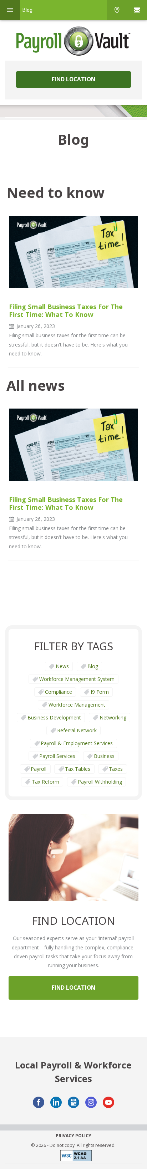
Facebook (38, 1102)
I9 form (100, 691)
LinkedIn (56, 1102)
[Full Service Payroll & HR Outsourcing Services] (73, 41)
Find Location (73, 79)
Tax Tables (77, 768)
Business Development (54, 717)
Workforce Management (77, 704)
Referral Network (77, 730)
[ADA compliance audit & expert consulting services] (73, 1157)
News (62, 666)
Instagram (91, 1102)
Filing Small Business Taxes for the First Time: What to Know (66, 310)
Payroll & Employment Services (77, 743)
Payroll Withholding (100, 781)
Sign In (137, 10)
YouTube (108, 1102)
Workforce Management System (77, 679)
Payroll (38, 768)
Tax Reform (45, 781)
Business (104, 756)
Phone (117, 10)
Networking (113, 717)
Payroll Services (57, 756)
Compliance (58, 691)
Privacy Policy (73, 1136)
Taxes (116, 768)
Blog (92, 666)
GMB (73, 1102)
